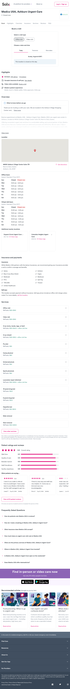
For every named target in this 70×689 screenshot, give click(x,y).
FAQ (49, 23)
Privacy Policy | (5, 682)
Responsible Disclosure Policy (25, 682)
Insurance (27, 23)
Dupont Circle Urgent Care (13, 234)
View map (14, 237)
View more (17, 110)
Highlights (10, 23)
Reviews (43, 23)
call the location (22, 295)
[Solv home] (6, 4)
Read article (7, 626)
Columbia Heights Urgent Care (39, 235)
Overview (19, 23)
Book (3, 23)
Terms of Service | (13, 682)
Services (35, 23)
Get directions (62, 164)
